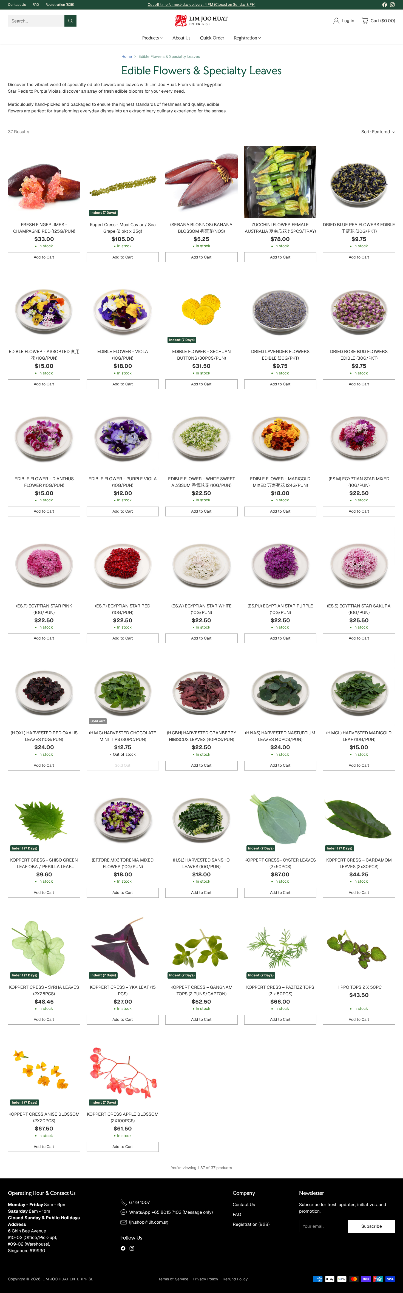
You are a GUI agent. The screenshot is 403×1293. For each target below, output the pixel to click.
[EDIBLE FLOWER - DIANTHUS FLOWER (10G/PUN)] (44, 436)
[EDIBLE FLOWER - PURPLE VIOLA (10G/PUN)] (123, 436)
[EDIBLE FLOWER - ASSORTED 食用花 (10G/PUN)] (44, 309)
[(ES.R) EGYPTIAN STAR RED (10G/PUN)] (123, 563)
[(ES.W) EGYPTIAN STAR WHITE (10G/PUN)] (201, 563)
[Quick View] (73, 153)
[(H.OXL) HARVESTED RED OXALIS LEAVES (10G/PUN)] (44, 690)
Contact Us (244, 1204)
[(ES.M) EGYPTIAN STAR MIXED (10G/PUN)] (359, 436)
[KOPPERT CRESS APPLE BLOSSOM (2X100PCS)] (123, 1072)
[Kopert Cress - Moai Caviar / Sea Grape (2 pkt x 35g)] (123, 182)
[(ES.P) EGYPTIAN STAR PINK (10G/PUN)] (44, 563)
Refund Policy (235, 1279)
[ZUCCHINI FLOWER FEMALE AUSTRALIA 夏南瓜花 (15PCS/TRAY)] (280, 182)
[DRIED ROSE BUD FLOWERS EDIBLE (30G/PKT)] (359, 309)
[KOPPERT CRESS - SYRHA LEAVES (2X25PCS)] (44, 945)
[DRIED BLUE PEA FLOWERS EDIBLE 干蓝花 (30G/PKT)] (359, 182)
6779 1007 (139, 1202)
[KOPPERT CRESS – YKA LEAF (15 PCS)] (123, 945)
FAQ (237, 1214)
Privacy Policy (205, 1279)
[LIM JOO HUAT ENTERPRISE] (201, 21)
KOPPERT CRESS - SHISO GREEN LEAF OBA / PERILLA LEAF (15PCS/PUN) (44, 866)
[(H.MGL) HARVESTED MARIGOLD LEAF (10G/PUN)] (359, 690)
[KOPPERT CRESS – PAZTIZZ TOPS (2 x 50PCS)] (280, 945)
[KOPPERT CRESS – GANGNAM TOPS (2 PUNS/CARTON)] (201, 945)
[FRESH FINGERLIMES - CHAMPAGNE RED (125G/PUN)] (44, 182)
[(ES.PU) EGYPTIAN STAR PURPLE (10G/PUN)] (280, 563)
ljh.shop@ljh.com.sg (149, 1222)
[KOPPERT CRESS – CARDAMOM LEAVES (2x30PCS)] (359, 818)
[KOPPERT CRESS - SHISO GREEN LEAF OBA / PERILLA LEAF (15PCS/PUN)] (44, 818)
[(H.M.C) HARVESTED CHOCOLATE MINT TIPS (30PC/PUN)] (123, 690)
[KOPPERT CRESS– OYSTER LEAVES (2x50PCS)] (280, 818)
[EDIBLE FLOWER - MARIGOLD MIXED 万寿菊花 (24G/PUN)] (280, 436)
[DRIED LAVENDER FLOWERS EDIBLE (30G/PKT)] (280, 309)
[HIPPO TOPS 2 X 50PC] (359, 945)
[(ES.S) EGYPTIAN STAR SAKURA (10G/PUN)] (359, 563)
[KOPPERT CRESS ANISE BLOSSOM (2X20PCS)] (44, 1072)
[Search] (70, 21)
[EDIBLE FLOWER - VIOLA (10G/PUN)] (123, 309)
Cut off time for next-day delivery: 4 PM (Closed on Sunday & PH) (202, 4)
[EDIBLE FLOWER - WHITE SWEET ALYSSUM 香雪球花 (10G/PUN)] (201, 436)
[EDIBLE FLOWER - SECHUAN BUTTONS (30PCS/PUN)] (201, 309)
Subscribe (371, 1226)
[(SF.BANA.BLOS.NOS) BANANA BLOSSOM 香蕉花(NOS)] (201, 182)
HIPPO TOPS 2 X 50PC (359, 987)
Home (126, 56)
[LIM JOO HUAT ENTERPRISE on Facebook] (384, 5)
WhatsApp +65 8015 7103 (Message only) (171, 1212)
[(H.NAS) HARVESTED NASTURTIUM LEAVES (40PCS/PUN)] (280, 690)
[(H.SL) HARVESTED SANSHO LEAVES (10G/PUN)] (201, 818)
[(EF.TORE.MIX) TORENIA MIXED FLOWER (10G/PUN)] (123, 818)
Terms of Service (173, 1279)
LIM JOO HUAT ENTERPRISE (67, 1279)
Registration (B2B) (251, 1224)
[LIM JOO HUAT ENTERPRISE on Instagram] (392, 5)
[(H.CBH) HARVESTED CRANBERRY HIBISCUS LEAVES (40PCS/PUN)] (201, 690)
